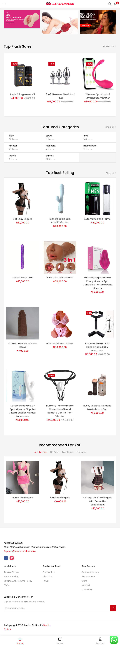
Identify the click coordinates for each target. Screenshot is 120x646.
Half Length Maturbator (59, 343)
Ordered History (90, 572)
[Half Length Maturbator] (60, 322)
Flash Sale (108, 46)
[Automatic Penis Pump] (97, 198)
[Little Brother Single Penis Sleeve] (22, 322)
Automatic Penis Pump (97, 218)
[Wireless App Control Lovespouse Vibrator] (97, 73)
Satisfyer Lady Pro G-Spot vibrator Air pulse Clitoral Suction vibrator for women (22, 411)
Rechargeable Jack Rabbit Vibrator (60, 220)
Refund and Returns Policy (18, 580)
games (50, 155)
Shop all (109, 127)
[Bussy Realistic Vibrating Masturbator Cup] (97, 385)
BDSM (49, 135)
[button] (115, 4)
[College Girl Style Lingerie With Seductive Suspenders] (97, 477)
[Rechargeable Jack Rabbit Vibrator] (60, 198)
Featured (81, 452)
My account (88, 576)
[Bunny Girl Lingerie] (22, 477)
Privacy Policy (11, 576)
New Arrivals (40, 452)
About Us (47, 576)
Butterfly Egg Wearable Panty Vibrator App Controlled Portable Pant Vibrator (97, 283)
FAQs (6, 585)
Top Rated (67, 452)
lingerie (12, 155)
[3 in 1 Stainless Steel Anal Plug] (60, 73)
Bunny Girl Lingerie (22, 497)
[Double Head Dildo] (22, 257)
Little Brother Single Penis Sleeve (22, 345)
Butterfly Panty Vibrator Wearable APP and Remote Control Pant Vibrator (60, 411)
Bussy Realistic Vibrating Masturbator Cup (97, 407)
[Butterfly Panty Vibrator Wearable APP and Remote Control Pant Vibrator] (60, 385)
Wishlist (86, 585)
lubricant (51, 145)
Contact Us (49, 572)
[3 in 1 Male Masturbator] (60, 257)
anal (85, 135)
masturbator (90, 145)
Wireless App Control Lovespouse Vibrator (97, 96)
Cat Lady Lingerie (22, 218)
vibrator (13, 145)
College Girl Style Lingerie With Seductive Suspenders (97, 501)
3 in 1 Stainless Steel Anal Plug (60, 96)
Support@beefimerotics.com (20, 551)
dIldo (11, 135)
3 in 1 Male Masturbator (60, 277)
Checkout (87, 589)
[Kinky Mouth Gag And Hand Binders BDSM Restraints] (97, 322)
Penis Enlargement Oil (22, 94)
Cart (84, 580)
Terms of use (11, 572)
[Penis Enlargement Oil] (22, 73)
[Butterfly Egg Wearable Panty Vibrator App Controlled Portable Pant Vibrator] (97, 257)
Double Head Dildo (22, 277)
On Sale (54, 452)
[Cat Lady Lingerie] (22, 198)
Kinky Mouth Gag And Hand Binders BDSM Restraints (97, 347)
